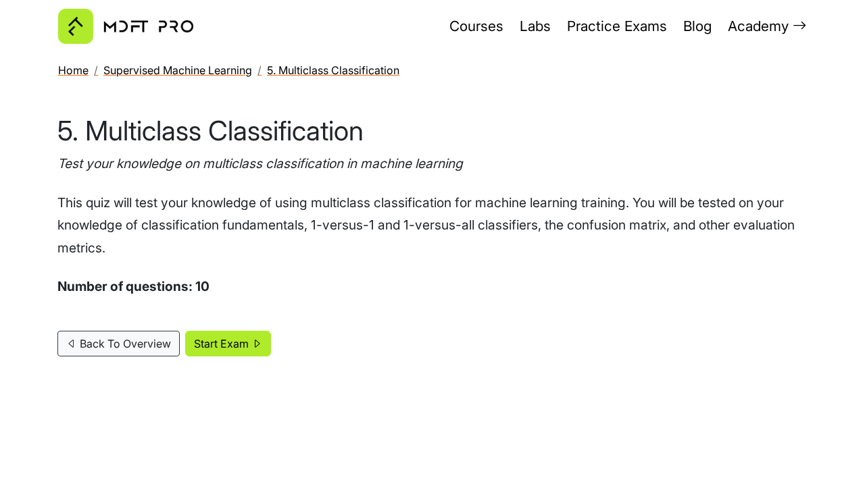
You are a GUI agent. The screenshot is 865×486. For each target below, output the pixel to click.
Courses (476, 26)
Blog (697, 26)
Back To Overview (124, 343)
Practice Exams (617, 26)
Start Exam (222, 343)
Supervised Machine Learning (177, 70)
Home (73, 70)
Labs (535, 26)
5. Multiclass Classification (333, 70)
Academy (760, 26)
